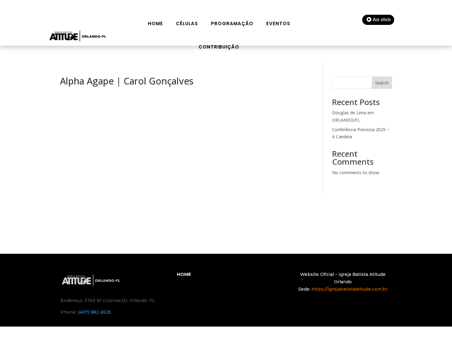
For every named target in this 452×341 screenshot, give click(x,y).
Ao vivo (382, 19)
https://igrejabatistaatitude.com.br (349, 289)
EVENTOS (278, 23)
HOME (155, 23)
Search (382, 83)
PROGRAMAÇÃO (232, 23)
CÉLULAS (187, 23)
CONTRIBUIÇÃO (219, 47)
